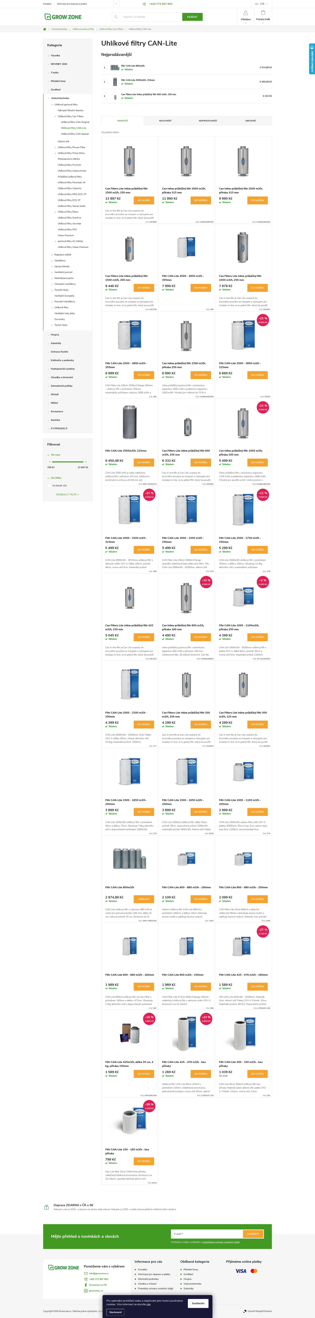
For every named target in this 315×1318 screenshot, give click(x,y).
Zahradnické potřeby (61, 385)
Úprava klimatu (62, 266)
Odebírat (253, 1233)
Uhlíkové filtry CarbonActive (72, 170)
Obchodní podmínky (148, 1279)
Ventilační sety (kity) (64, 313)
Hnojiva (55, 334)
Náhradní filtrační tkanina (70, 110)
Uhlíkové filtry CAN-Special (75, 133)
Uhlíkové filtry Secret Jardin (71, 206)
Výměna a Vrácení (147, 1283)
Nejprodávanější (208, 120)
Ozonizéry (59, 319)
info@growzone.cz (98, 1273)
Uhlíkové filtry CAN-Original (75, 122)
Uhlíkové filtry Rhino (68, 211)
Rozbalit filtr (66, 494)
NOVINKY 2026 (59, 64)
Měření (54, 403)
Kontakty (47, 3)
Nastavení (115, 1312)
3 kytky (55, 72)
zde (148, 1304)
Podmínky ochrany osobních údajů (155, 1288)
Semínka (55, 420)
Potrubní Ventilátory (64, 301)
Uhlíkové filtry (61, 307)
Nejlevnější (165, 120)
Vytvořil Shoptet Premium (260, 1311)
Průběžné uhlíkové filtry (70, 176)
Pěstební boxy (58, 81)
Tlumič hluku (60, 325)
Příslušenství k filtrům (69, 159)
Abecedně (250, 120)
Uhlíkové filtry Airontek (69, 223)
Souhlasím (198, 1303)
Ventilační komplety (64, 295)
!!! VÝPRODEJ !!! (59, 428)
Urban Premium (66, 235)
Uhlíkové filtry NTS (67, 229)
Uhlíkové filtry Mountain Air (72, 182)
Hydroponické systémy (63, 368)
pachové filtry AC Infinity (70, 241)
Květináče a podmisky (62, 360)
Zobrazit (144, 899)
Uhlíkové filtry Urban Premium (73, 247)
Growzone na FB (98, 1285)
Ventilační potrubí (63, 272)
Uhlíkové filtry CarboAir (69, 188)
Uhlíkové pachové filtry (66, 104)
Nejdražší (122, 120)
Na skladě (59, 485)
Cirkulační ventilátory (65, 284)
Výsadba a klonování (62, 377)
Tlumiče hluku (61, 289)
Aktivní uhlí (63, 141)
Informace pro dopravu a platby (72, 3)
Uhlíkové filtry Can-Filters (71, 116)
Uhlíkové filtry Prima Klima (71, 153)
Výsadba (55, 55)
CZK (262, 3)
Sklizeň (55, 394)
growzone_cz (96, 1290)
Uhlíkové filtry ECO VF (69, 200)
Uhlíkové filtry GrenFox (69, 217)
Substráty (56, 343)
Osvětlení (56, 89)
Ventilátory (59, 260)
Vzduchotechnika (60, 98)
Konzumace (57, 411)
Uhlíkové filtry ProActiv (69, 164)
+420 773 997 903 (98, 1279)
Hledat (192, 17)
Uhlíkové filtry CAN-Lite (73, 128)
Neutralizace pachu (64, 278)
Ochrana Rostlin (59, 351)
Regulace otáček (62, 254)
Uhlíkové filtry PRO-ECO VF (72, 194)
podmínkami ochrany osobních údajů (221, 1242)
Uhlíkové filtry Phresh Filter (71, 147)
